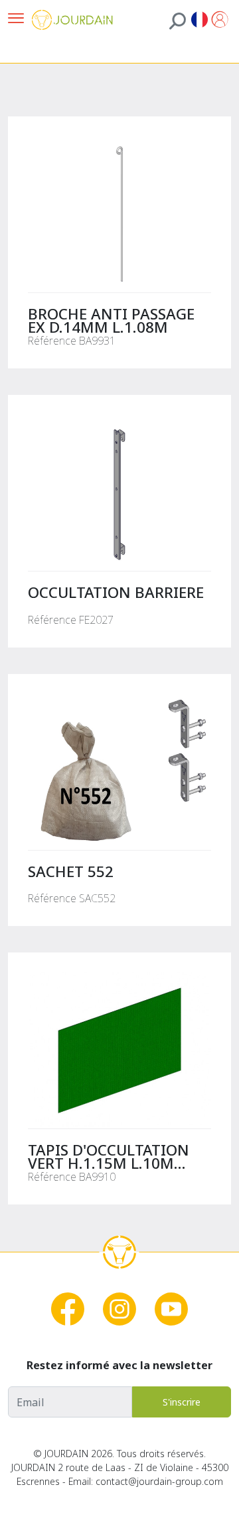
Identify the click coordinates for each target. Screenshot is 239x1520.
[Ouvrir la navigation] (16, 19)
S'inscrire (181, 1402)
